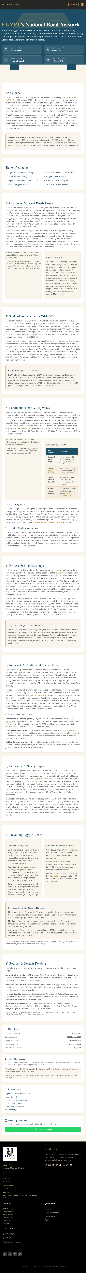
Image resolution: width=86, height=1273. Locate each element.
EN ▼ (75, 4)
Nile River (60, 573)
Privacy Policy (50, 1216)
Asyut (50, 470)
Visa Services (7, 1220)
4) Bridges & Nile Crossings (55, 176)
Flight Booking (8, 1211)
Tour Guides (7, 1217)
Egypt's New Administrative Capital (18, 1094)
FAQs (47, 1220)
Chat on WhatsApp (45, 1130)
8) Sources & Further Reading (56, 184)
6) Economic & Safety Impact (56, 180)
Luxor (11, 863)
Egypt (11, 24)
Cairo (9, 261)
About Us (48, 1209)
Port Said (38, 781)
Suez (56, 876)
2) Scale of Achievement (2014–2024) (59, 172)
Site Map (6, 1223)
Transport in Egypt (11, 1109)
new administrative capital (48, 522)
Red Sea (42, 224)
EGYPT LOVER (11, 4)
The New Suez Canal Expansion (16, 1100)
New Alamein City (65, 494)
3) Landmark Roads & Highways (18, 176)
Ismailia (26, 428)
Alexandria (40, 695)
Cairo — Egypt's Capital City (15, 1103)
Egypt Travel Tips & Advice (14, 1106)
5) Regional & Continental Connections (21, 180)
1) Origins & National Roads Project (20, 172)
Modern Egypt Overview (14, 1097)
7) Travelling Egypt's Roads (16, 184)
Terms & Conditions (52, 1213)
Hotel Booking (8, 1208)
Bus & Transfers (9, 1214)
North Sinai (65, 730)
